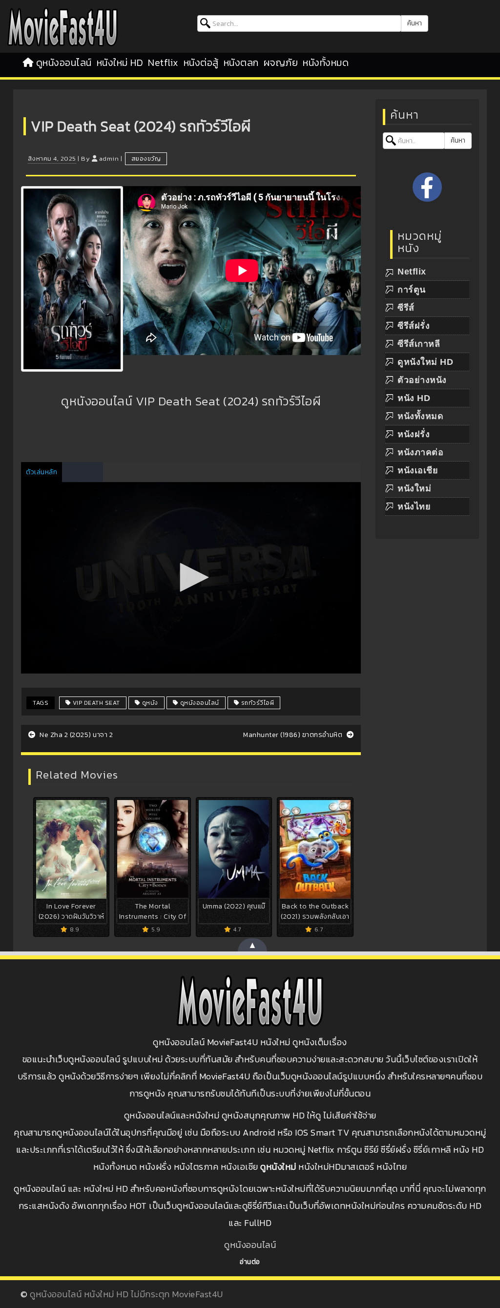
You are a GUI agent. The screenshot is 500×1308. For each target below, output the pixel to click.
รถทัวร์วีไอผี (256, 702)
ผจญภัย (281, 62)
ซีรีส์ (406, 308)
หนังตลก (241, 62)
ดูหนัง (149, 702)
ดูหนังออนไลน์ (64, 62)
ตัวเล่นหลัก (41, 472)
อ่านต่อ (250, 1262)
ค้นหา (414, 23)
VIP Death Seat (95, 702)
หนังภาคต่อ (420, 452)
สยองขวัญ (146, 158)
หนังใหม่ (414, 488)
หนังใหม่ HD (120, 62)
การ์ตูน (411, 290)
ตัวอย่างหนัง (422, 380)
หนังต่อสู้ (201, 62)
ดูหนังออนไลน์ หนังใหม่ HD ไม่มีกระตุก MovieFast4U (126, 1294)
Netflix (163, 62)
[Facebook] (427, 187)
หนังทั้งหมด (326, 62)
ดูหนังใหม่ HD (425, 362)
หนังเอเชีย (417, 470)
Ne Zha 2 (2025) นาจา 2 (75, 735)
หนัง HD (413, 398)
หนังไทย (414, 506)
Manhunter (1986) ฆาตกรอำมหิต (293, 735)
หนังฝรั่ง (413, 434)
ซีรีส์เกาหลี (418, 344)
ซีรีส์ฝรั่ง (413, 326)
